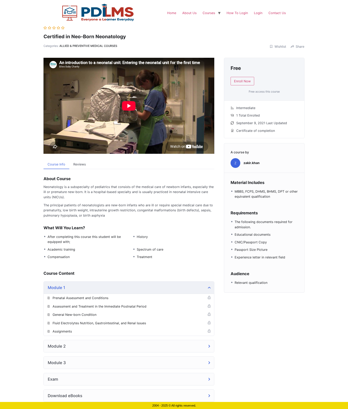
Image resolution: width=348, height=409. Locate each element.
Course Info (56, 164)
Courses (209, 13)
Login (258, 13)
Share (300, 46)
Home (171, 13)
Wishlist (280, 46)
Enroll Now (242, 81)
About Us (189, 13)
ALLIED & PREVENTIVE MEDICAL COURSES (88, 46)
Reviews (79, 164)
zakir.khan (251, 163)
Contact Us (277, 13)
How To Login (237, 13)
